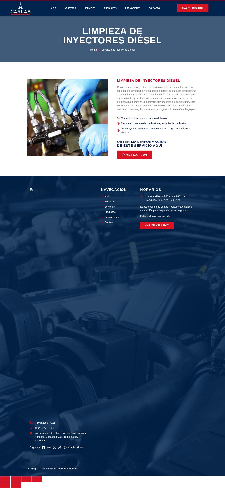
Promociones (132, 8)
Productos (110, 8)
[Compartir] (26, 479)
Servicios (90, 8)
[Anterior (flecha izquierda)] (5, 485)
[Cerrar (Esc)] (37, 479)
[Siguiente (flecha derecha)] (16, 485)
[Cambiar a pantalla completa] (16, 479)
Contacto (154, 8)
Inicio (53, 8)
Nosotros (70, 8)
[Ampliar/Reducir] (5, 479)
